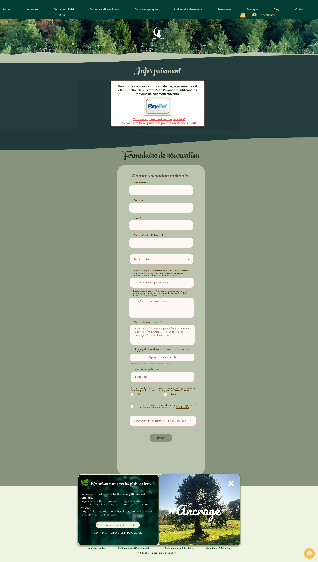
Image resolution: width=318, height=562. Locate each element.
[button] (118, 532)
